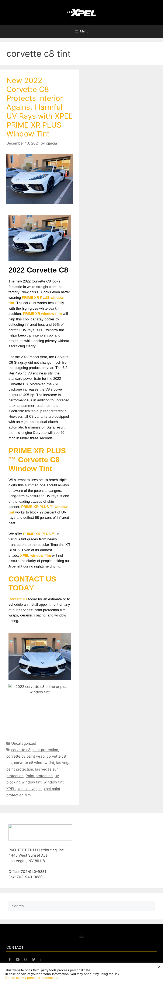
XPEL (10, 789)
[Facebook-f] (9, 959)
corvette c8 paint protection (34, 750)
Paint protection (39, 776)
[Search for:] (81, 906)
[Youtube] (17, 959)
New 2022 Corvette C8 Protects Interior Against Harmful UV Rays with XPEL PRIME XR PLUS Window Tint (39, 107)
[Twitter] (34, 959)
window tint (54, 782)
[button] (81, 935)
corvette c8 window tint (34, 763)
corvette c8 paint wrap (25, 756)
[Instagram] (25, 959)
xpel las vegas (29, 789)
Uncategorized (23, 743)
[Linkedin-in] (42, 959)
